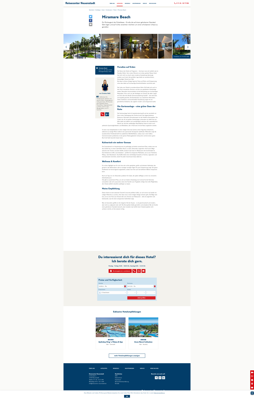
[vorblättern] (187, 47)
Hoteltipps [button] (120, 3)
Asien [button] (103, 10)
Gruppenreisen (129, 368)
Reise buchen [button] (152, 3)
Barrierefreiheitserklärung (122, 381)
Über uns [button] (112, 3)
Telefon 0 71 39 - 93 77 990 (96, 379)
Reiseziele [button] (127, 3)
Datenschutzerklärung (159, 393)
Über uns (92, 368)
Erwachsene (101, 289)
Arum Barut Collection (143, 342)
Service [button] (145, 3)
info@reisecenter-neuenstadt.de (97, 383)
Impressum (118, 379)
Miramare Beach (122, 10)
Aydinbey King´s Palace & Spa (110, 342)
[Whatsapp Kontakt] (139, 271)
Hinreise (100, 283)
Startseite (91, 10)
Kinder (129, 289)
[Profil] (107, 114)
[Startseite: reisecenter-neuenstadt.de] (153, 389)
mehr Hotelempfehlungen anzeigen (127, 356)
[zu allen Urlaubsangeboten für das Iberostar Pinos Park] (111, 327)
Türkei (114, 10)
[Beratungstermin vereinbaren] (252, 380)
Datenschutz (118, 377)
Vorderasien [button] (109, 10)
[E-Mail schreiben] (252, 388)
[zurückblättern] (66, 47)
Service (142, 368)
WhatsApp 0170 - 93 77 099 (96, 381)
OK (127, 396)
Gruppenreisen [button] (136, 3)
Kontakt (117, 383)
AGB (116, 376)
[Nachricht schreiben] (143, 271)
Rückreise (130, 283)
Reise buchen (154, 368)
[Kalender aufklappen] (125, 286)
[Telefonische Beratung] (102, 114)
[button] (80, 3)
